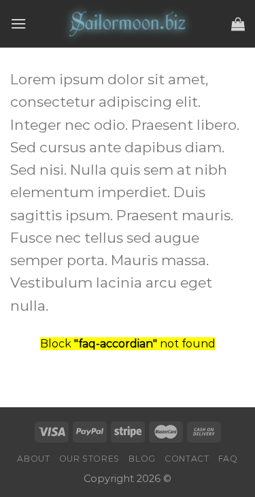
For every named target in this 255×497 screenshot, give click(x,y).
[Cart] (238, 24)
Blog (142, 458)
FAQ (228, 458)
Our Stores (89, 458)
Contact (187, 458)
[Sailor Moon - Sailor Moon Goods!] (128, 23)
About (33, 458)
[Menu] (18, 23)
